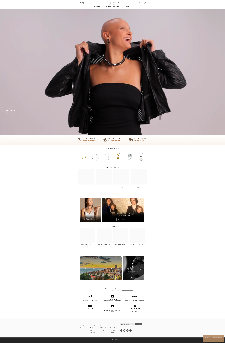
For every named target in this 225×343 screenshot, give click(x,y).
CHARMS (118, 161)
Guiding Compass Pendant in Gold (87, 244)
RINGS (129, 161)
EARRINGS (107, 161)
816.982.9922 (82, 2)
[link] (112, 140)
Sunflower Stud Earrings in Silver (137, 244)
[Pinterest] (127, 330)
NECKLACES (83, 161)
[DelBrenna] (84, 157)
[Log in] (139, 3)
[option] (84, 157)
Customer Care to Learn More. (127, 290)
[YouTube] (130, 330)
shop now (8, 112)
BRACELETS (95, 161)
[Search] (132, 3)
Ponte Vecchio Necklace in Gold (104, 244)
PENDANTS (141, 161)
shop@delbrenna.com (83, 3)
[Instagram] (124, 330)
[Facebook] (121, 330)
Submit (138, 324)
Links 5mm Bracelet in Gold (120, 244)
